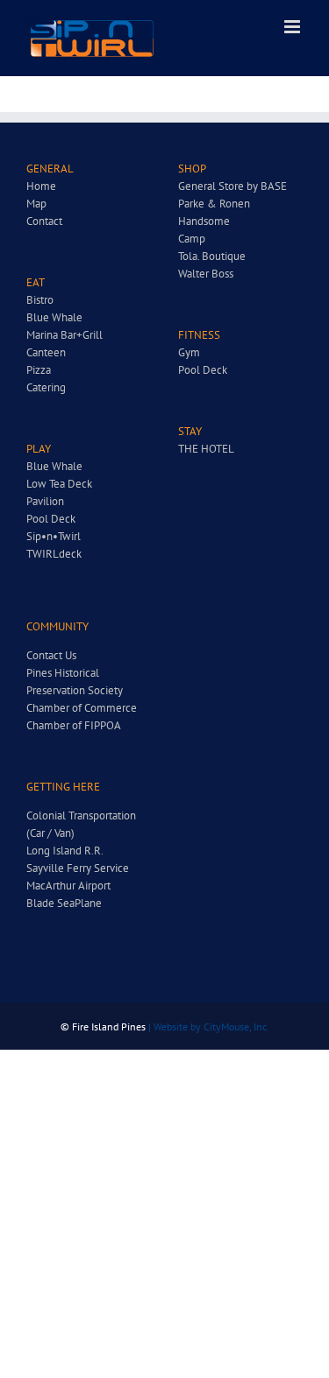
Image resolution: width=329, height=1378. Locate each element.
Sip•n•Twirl (53, 536)
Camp (191, 238)
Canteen (46, 352)
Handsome (204, 221)
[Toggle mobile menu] (293, 27)
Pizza (38, 369)
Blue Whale (54, 317)
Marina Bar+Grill (64, 334)
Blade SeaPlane (64, 903)
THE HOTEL (206, 448)
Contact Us (51, 655)
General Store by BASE (232, 186)
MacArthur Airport (68, 885)
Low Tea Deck (59, 483)
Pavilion (45, 501)
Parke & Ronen (214, 203)
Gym (189, 352)
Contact (44, 221)
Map (36, 203)
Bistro (40, 299)
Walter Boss (205, 273)
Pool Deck (50, 518)
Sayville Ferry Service (77, 868)
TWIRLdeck (54, 553)
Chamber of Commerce (81, 707)
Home (41, 186)
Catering (46, 387)
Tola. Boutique (212, 256)
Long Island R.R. (65, 850)
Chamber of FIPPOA (73, 725)
